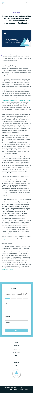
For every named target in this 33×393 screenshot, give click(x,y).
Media (16, 355)
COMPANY (7, 316)
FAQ (16, 365)
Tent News (16, 12)
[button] (27, 2)
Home (16, 342)
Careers (16, 362)
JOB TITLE (7, 322)
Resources (16, 352)
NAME (6, 303)
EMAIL (6, 310)
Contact (16, 358)
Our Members (16, 345)
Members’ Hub (16, 349)
